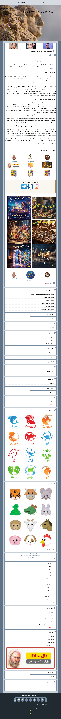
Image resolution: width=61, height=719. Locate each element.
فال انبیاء (52, 328)
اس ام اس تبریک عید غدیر (49, 297)
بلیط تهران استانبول (32, 95)
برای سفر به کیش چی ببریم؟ (48, 618)
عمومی (47, 283)
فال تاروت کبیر (51, 567)
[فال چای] (44, 256)
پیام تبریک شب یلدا (50, 645)
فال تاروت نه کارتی (50, 588)
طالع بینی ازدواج (51, 362)
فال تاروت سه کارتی (50, 576)
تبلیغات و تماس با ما (12, 2)
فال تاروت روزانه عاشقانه (49, 597)
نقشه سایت (24, 708)
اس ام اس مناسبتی (22, 2)
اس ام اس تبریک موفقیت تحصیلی (47, 309)
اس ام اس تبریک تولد (50, 306)
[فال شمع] (19, 232)
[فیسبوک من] (38, 700)
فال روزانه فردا (51, 686)
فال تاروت (44, 2)
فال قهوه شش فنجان (50, 343)
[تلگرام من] (42, 700)
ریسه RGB (52, 402)
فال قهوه (52, 337)
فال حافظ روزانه (51, 639)
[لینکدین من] (15, 700)
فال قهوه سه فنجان (50, 340)
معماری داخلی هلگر (50, 615)
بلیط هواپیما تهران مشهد (17, 122)
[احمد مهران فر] (48, 46)
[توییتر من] (26, 700)
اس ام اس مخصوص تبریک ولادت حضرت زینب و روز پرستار (42, 294)
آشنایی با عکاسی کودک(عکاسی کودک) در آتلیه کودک (43, 621)
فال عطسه (52, 677)
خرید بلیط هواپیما (28, 80)
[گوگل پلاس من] (22, 700)
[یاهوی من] (45, 700)
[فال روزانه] (19, 208)
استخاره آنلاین (31, 2)
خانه (55, 2)
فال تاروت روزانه (50, 564)
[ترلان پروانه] (31, 46)
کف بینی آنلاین (51, 352)
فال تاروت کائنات (50, 570)
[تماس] (30, 700)
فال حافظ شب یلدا (50, 642)
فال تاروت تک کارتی (50, 573)
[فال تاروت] (44, 208)
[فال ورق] (19, 256)
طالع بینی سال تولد (50, 549)
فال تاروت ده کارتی (50, 591)
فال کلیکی (52, 383)
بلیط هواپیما (50, 68)
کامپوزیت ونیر (51, 612)
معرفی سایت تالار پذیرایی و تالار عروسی (46, 624)
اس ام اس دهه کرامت (50, 300)
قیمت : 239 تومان (30, 555)
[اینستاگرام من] (34, 700)
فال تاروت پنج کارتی (50, 582)
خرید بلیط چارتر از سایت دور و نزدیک (38, 11)
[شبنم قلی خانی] (13, 46)
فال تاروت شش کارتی (49, 585)
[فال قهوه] (44, 232)
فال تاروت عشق (51, 594)
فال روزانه (38, 2)
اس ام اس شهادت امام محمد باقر (47, 303)
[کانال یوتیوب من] (18, 700)
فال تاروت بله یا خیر (50, 600)
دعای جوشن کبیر (50, 371)
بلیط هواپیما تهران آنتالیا (16, 135)
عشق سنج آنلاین (51, 392)
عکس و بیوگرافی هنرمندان (49, 689)
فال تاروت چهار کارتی (50, 579)
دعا (53, 374)
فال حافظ (50, 2)
